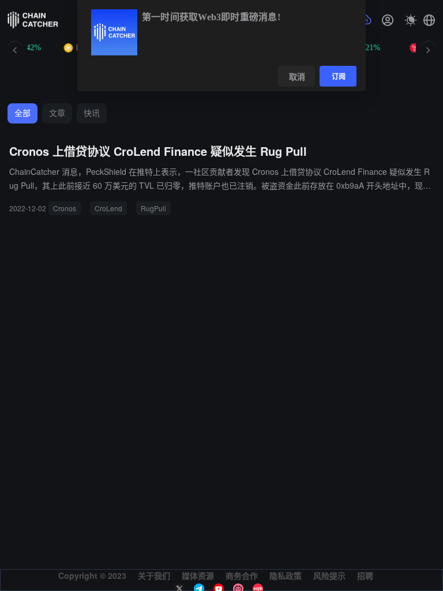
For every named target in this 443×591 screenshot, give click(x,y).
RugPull (153, 208)
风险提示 (329, 575)
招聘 (365, 575)
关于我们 (154, 575)
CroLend (108, 208)
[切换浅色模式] (411, 20)
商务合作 (242, 575)
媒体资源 (198, 575)
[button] (429, 20)
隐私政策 (285, 575)
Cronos (64, 208)
